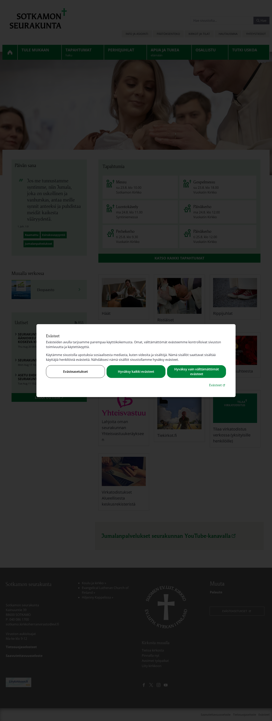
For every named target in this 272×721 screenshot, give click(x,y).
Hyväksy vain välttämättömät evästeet (196, 371)
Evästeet (217, 385)
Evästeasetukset (75, 371)
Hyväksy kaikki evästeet (136, 371)
